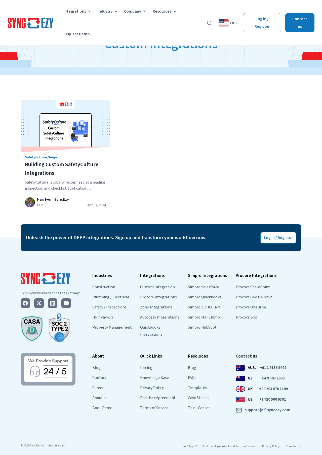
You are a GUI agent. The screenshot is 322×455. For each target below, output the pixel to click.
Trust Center (199, 408)
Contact (99, 377)
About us (99, 398)
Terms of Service (154, 408)
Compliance (293, 446)
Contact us (299, 22)
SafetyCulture (36, 157)
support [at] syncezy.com (267, 410)
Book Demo (102, 408)
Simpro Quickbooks (204, 297)
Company (132, 11)
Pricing (146, 367)
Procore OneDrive (251, 307)
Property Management (112, 327)
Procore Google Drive (254, 297)
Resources (162, 11)
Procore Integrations (158, 297)
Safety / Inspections (109, 307)
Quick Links (151, 356)
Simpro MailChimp (204, 317)
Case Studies (198, 398)
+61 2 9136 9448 (273, 367)
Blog (96, 367)
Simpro (53, 157)
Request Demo (76, 34)
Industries (102, 275)
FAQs (192, 377)
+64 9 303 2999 (272, 378)
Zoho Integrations (156, 307)
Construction (103, 287)
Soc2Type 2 (190, 446)
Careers (98, 388)
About (98, 356)
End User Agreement (158, 398)
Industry (105, 11)
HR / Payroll (102, 317)
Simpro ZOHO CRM (204, 307)
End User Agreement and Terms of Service (229, 446)
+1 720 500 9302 (272, 399)
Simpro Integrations (207, 275)
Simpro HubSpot (202, 327)
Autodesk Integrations (159, 317)
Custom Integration (157, 287)
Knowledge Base (154, 377)
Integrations (74, 11)
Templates (197, 388)
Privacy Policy (152, 388)
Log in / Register (262, 22)
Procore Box (246, 317)
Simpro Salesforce (203, 287)
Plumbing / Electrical (110, 297)
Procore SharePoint (253, 287)
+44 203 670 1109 (273, 389)
